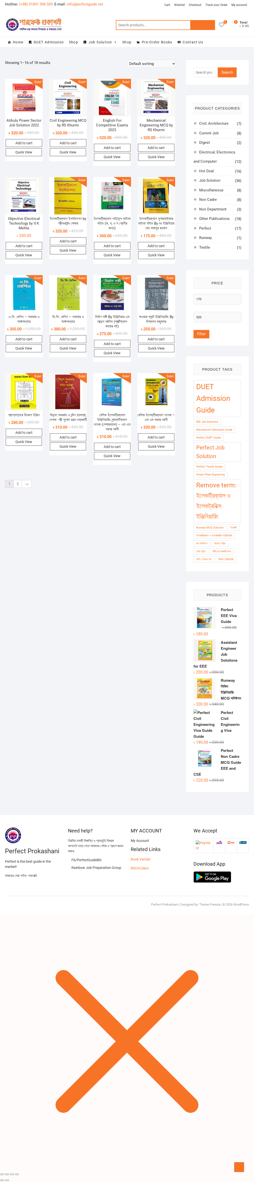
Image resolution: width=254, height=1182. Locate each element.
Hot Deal (206, 171)
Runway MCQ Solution (209, 527)
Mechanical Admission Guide (214, 429)
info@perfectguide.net (85, 4)
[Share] (7, 1174)
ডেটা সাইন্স (201, 551)
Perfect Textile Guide (209, 466)
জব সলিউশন (201, 543)
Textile (204, 247)
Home (18, 42)
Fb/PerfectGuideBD (86, 860)
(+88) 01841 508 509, (36, 4)
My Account (140, 841)
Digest (204, 142)
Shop (73, 42)
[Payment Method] (203, 843)
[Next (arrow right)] (7, 1180)
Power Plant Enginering (210, 474)
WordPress (241, 904)
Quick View (23, 152)
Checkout (195, 5)
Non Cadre (208, 199)
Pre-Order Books (157, 42)
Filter (201, 334)
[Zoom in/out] (17, 1174)
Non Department (212, 209)
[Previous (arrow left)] (2, 1180)
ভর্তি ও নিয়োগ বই (203, 559)
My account (239, 5)
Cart (167, 5)
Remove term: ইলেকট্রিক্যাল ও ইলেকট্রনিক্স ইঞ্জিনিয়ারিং (216, 500)
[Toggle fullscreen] (12, 1174)
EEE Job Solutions (207, 421)
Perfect (205, 228)
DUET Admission (49, 42)
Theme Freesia (209, 904)
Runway (205, 238)
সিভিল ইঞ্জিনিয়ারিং (226, 559)
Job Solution (100, 42)
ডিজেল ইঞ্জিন (220, 543)
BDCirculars (140, 868)
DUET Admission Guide (213, 398)
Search (202, 25)
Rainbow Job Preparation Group (96, 868)
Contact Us (193, 42)
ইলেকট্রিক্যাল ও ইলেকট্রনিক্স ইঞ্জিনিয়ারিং (214, 535)
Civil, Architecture (213, 123)
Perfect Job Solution (210, 452)
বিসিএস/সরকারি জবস (222, 551)
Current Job (209, 133)
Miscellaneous (211, 190)
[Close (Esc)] (2, 1174)
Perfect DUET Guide (208, 437)
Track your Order (216, 5)
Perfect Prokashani (164, 904)
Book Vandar (141, 859)
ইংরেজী (233, 527)
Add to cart (23, 143)
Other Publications (214, 218)
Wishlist (179, 5)
